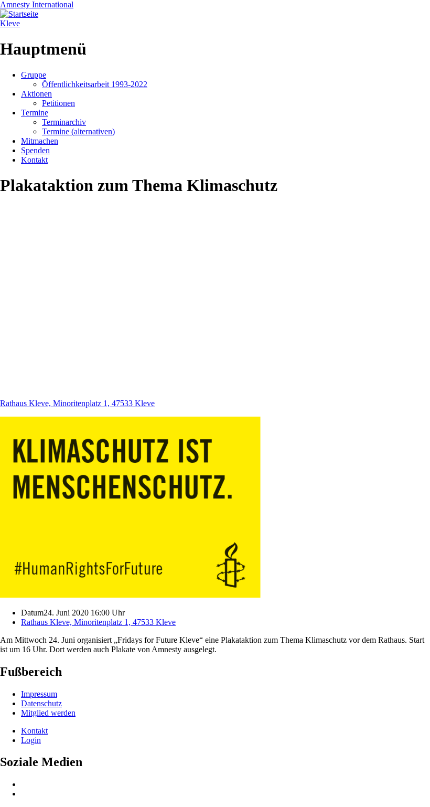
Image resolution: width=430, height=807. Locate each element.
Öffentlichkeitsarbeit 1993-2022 (94, 84)
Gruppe (33, 74)
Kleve (10, 23)
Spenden (35, 150)
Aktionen (36, 93)
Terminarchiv (64, 122)
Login (31, 740)
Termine (34, 112)
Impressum (39, 693)
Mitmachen (39, 140)
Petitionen (58, 103)
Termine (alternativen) (78, 131)
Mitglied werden (48, 712)
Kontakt (34, 159)
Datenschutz (41, 703)
